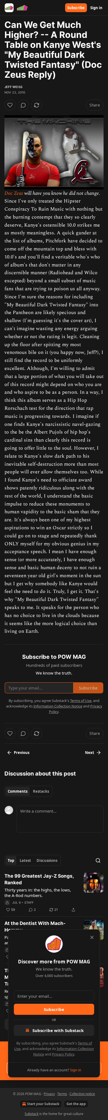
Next (89, 752)
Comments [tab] (17, 791)
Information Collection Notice (58, 706)
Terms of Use (80, 700)
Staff (29, 902)
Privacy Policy (63, 1054)
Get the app (76, 1103)
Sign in (96, 7)
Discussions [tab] (47, 860)
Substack (31, 1113)
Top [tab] (11, 860)
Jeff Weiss (13, 87)
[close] (92, 937)
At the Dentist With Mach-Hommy (35, 927)
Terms (62, 1094)
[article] (54, 893)
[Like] (10, 105)
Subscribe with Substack (58, 1030)
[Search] (98, 860)
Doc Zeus (14, 193)
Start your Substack (43, 1103)
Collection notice (82, 1094)
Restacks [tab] (41, 791)
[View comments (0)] (23, 105)
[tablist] (28, 791)
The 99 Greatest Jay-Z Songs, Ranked (39, 879)
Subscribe (76, 7)
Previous (21, 752)
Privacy (49, 1094)
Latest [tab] (25, 860)
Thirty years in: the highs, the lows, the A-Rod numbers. (37, 892)
